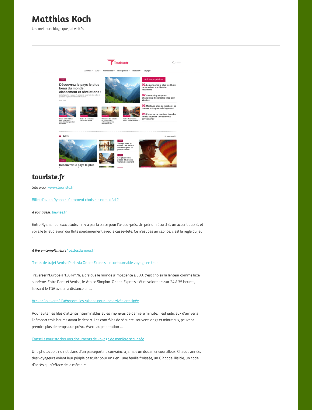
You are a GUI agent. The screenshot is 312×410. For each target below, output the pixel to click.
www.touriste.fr (61, 187)
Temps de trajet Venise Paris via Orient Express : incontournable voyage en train (95, 262)
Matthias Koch (61, 18)
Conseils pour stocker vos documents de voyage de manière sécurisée (88, 339)
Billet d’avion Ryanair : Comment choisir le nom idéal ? (75, 199)
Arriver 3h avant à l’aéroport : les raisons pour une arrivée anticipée (85, 301)
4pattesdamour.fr (81, 250)
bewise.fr (59, 212)
